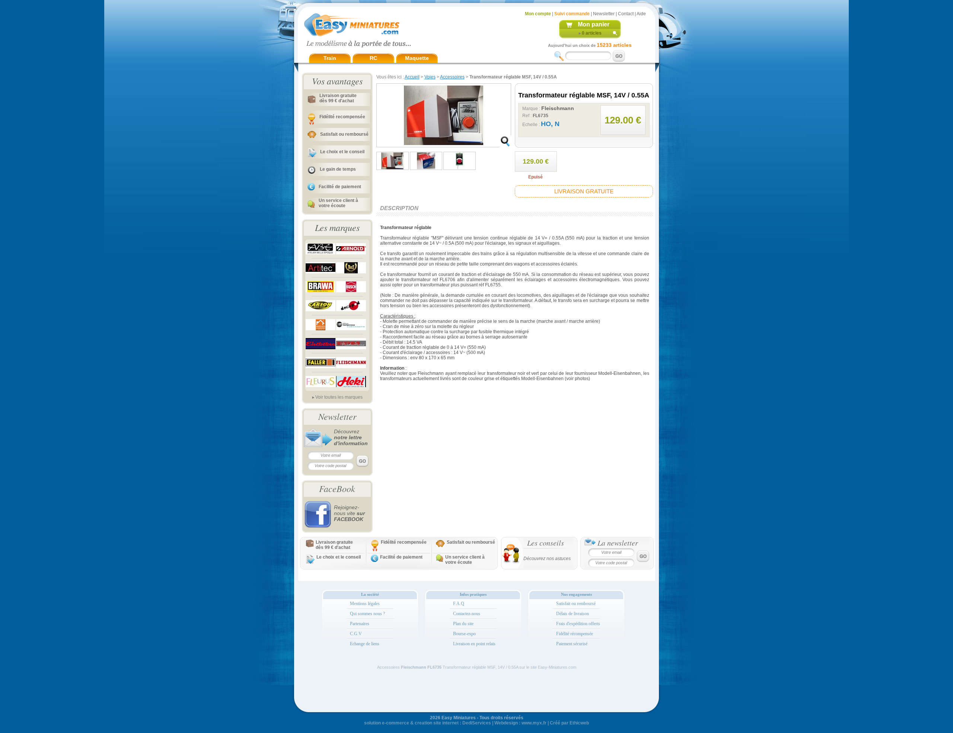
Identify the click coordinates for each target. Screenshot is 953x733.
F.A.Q (458, 603)
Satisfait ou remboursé (344, 134)
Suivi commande (572, 13)
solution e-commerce (386, 723)
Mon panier (593, 24)
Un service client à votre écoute (338, 203)
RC (373, 58)
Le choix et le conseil (342, 151)
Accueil (412, 77)
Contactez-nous (466, 613)
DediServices (476, 723)
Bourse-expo (464, 633)
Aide (641, 13)
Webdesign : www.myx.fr (520, 723)
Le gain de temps (338, 169)
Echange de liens (364, 643)
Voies (430, 77)
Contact (626, 13)
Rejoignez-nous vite (349, 513)
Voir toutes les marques (339, 397)
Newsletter (604, 13)
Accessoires (452, 77)
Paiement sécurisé (571, 643)
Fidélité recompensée (342, 116)
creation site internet (437, 723)
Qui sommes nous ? (367, 613)
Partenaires (359, 623)
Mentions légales (365, 603)
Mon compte (538, 13)
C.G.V (356, 633)
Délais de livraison (572, 613)
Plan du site (463, 623)
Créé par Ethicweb (569, 723)
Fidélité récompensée (574, 633)
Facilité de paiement (340, 186)
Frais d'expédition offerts (578, 623)
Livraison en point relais (474, 643)
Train (329, 58)
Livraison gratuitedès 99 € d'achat (338, 98)
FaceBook (337, 488)
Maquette (417, 58)
